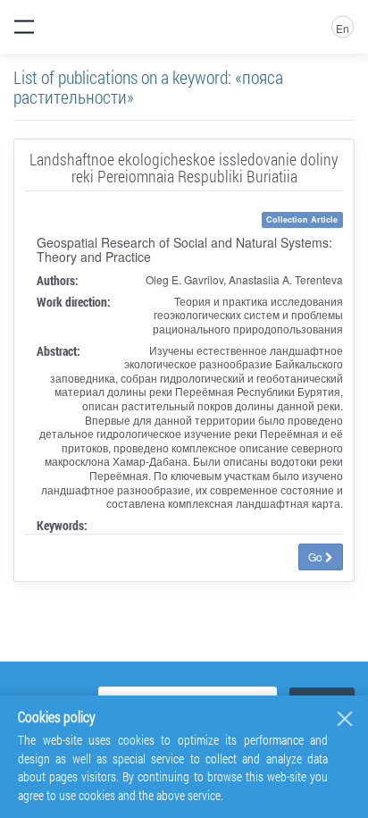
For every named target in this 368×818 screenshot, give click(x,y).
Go (316, 556)
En (342, 28)
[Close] (344, 718)
